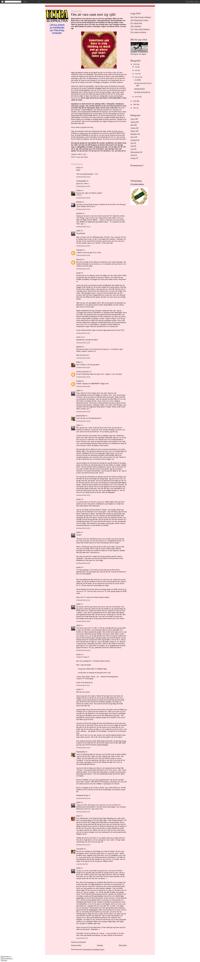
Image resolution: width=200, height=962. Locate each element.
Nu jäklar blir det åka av (142, 92)
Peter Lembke (79, 106)
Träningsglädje (81, 181)
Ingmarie (79, 213)
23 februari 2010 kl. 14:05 (83, 411)
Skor (132, 143)
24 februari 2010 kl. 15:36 (83, 528)
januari (137, 97)
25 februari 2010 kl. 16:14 (83, 798)
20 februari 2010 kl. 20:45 (83, 186)
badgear (79, 346)
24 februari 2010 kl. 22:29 (83, 563)
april (136, 70)
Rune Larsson (118, 131)
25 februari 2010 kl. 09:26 (83, 650)
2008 (135, 104)
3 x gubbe (137, 80)
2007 (135, 108)
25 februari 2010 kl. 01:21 (83, 600)
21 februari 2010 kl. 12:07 (83, 333)
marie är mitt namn (82, 371)
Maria (78, 362)
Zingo (78, 816)
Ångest (86, 157)
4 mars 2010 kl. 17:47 (82, 938)
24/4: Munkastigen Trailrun (139, 20)
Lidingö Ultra (83, 133)
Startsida (100, 945)
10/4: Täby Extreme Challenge (141, 17)
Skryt (132, 137)
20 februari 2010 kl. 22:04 (83, 209)
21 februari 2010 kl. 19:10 (83, 367)
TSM (132, 146)
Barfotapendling (139, 89)
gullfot (78, 230)
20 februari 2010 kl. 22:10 (83, 226)
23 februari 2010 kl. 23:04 (83, 495)
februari (137, 77)
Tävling (133, 128)
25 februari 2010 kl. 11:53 (83, 685)
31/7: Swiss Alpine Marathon (140, 29)
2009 (135, 101)
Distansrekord (135, 152)
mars (137, 74)
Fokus (78, 157)
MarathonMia (80, 415)
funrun (78, 167)
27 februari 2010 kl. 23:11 (83, 811)
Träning (133, 122)
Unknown (79, 250)
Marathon (134, 134)
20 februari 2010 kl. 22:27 (83, 245)
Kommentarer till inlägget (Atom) (93, 949)
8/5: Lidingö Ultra (136, 23)
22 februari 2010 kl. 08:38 (83, 386)
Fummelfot (79, 849)
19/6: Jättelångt (136, 26)
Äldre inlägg (123, 945)
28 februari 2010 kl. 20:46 (83, 844)
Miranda (79, 202)
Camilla (78, 381)
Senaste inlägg (76, 945)
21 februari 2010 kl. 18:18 (83, 357)
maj (136, 67)
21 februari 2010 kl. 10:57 (83, 268)
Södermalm (4, 960)
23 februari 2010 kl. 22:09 (83, 421)
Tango (133, 155)
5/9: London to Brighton (138, 32)
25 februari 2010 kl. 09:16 (83, 621)
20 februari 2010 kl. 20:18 (83, 176)
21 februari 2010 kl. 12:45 (83, 342)
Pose (132, 149)
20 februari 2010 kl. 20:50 (83, 197)
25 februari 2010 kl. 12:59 (83, 747)
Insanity (133, 158)
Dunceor (79, 259)
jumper (78, 273)
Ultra (82, 157)
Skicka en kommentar (78, 942)
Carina (78, 190)
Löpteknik (134, 140)
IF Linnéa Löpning (137, 184)
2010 (135, 64)
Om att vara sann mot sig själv (93, 14)
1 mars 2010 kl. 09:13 (82, 863)
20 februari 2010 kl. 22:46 (83, 255)
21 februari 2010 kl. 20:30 (83, 376)
